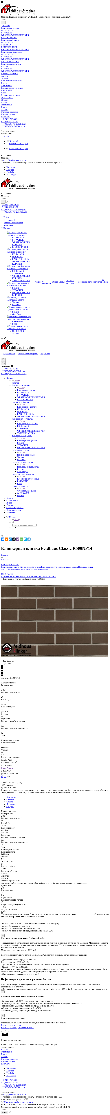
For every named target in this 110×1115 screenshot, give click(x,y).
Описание (11, 797)
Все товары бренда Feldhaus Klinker (17, 1027)
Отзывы (10, 799)
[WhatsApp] (21, 539)
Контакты (5, 1064)
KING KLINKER (48, 576)
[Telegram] (29, 539)
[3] (55, 671)
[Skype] (25, 539)
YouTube (10, 172)
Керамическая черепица (28, 479)
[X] (14, 539)
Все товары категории (11, 1025)
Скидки (10, 806)
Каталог (15, 383)
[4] (55, 673)
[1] (55, 666)
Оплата (9, 802)
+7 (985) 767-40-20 (10, 119)
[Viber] (17, 539)
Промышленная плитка (28, 467)
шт (5, 776)
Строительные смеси (26, 491)
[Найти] (3, 22)
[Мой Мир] (10, 539)
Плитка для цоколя (25, 455)
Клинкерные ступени (27, 440)
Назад (17, 380)
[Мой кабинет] (2, 356)
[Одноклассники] (6, 539)
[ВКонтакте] (2, 539)
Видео (4, 1054)
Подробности (7, 768)
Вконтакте (11, 167)
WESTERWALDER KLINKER (26, 576)
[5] (55, 675)
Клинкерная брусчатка (27, 423)
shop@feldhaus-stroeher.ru (14, 160)
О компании (6, 1052)
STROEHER (6, 576)
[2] (55, 668)
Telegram (10, 169)
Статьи (4, 1056)
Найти (4, 1113)
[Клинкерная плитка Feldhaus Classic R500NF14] (54, 656)
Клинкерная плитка (26, 390)
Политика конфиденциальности (18, 1102)
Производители (8, 1061)
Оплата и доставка (9, 1059)
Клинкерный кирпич (26, 407)
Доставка (10, 804)
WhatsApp (11, 174)
